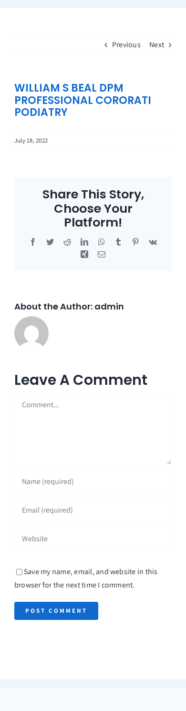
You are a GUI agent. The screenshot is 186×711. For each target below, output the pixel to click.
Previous (126, 45)
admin (109, 306)
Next (156, 45)
